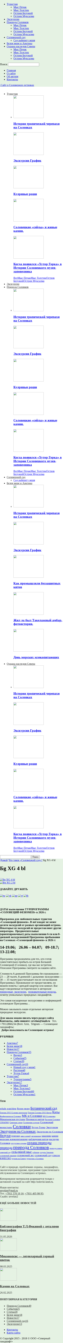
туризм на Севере (19, 1159)
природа (6, 1148)
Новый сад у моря (24, 1067)
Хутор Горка (21, 1073)
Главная (11, 70)
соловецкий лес (25, 1155)
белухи (5, 1136)
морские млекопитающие (14, 1139)
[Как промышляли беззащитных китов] (28, 576)
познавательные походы (42, 991)
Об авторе (12, 76)
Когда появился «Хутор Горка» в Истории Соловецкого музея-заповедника (37, 267)
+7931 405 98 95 (34, 1193)
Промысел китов (35, 1119)
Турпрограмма (22, 1079)
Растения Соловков (52, 1119)
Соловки (22, 1126)
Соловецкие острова (31, 1122)
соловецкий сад (43, 1155)
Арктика (12, 1043)
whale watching (8, 1108)
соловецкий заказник (8, 1156)
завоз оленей (25, 1136)
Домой (4, 860)
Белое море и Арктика (19, 43)
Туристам (12, 4)
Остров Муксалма (23, 16)
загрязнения (36, 1136)
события (35, 1152)
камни (55, 1135)
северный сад (5, 1152)
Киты (56, 1112)
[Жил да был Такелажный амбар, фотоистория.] (28, 613)
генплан (15, 1135)
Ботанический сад (43, 1108)
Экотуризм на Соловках (18, 1131)
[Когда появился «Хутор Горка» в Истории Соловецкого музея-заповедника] (28, 257)
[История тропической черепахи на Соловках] (28, 117)
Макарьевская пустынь (12, 1119)
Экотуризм (52, 1127)
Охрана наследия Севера (21, 46)
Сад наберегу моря (24, 40)
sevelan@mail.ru (9, 1190)
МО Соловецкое (49, 1116)
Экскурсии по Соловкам (49, 1131)
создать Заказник (46, 1152)
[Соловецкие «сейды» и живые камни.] (28, 220)
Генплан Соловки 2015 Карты (40, 1113)
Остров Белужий (23, 13)
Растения (19, 1070)
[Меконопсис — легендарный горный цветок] (8, 1249)
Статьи (18, 1061)
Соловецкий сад (16, 37)
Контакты (12, 79)
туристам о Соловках (35, 1159)
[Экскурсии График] (28, 154)
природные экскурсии (13, 991)
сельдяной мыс (21, 1152)
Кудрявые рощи (25, 194)
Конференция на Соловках (10, 1116)
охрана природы (39, 1143)
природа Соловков (31, 1147)
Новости (13, 1049)
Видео (17, 1055)
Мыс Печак (20, 7)
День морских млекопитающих (36, 657)
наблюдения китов (38, 1139)
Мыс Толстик (21, 10)
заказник (46, 1135)
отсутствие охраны (18, 1143)
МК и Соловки (32, 1116)
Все (15, 278)
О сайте (11, 73)
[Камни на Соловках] (8, 1279)
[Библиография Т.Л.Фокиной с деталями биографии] (8, 1219)
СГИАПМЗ (4, 1122)
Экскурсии (13, 19)
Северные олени (16, 1122)
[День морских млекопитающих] (28, 650)
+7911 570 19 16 (14, 1193)
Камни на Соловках (15, 1286)
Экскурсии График (27, 160)
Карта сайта (13, 1332)
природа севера (56, 1148)
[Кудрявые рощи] (28, 187)
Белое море (14, 1046)
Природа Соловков (18, 22)
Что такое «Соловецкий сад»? (25, 860)
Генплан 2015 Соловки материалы (13, 1113)
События (19, 1058)
